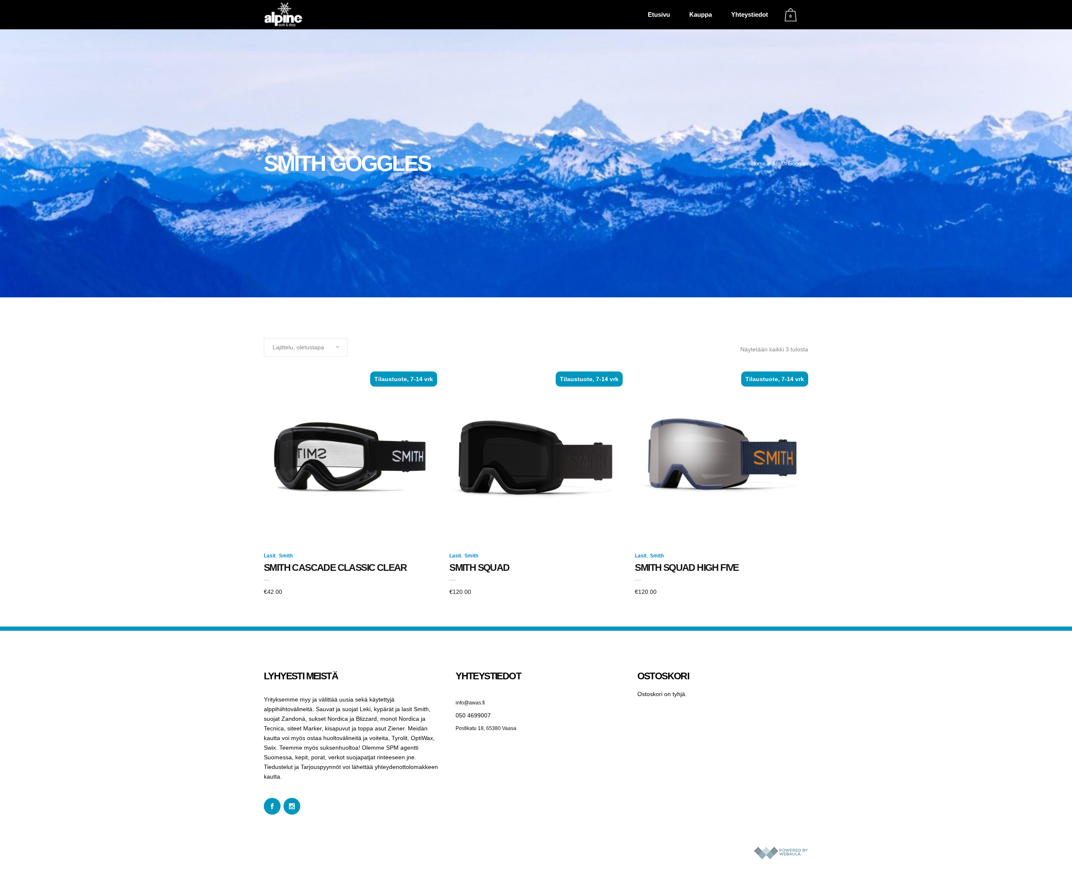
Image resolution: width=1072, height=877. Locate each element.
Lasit (270, 556)
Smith (286, 556)
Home (758, 163)
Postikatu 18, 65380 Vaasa (486, 728)
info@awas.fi (470, 703)
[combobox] (306, 347)
